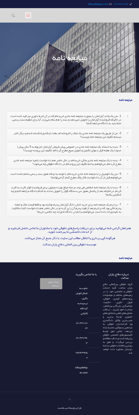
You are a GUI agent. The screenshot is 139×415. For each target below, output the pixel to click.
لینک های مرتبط (53, 283)
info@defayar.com (98, 4)
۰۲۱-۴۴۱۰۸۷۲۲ (121, 4)
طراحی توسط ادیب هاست (69, 407)
